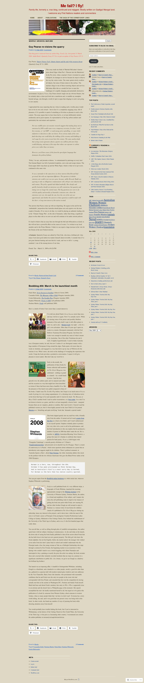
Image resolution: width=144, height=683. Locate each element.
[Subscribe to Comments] (90, 256)
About (40, 18)
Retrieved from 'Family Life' (47, 275)
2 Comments (80, 275)
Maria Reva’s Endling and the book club (101, 281)
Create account (34, 661)
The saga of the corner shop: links (74, 18)
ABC (90, 200)
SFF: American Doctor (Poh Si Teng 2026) (102, 182)
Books (37, 275)
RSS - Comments (95, 256)
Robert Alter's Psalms (97, 140)
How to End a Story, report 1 (99, 284)
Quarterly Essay (46, 278)
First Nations (99, 212)
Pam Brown (112, 219)
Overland (106, 219)
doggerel (96, 210)
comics (100, 207)
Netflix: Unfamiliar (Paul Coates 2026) (101, 156)
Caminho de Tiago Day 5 (97, 134)
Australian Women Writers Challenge (102, 202)
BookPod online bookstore (55, 478)
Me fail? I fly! (72, 5)
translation (109, 226)
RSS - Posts (94, 252)
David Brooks (106, 208)
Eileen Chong (106, 210)
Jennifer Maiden (100, 214)
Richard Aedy (66, 325)
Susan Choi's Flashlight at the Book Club (102, 114)
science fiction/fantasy (101, 225)
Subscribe (93, 61)
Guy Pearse (37, 278)
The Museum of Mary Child (49, 295)
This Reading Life (96, 84)
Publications (51, 18)
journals (111, 214)
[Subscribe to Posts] (90, 252)
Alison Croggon (96, 200)
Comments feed (35, 670)
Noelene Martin (49, 647)
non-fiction (106, 216)
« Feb (90, 248)
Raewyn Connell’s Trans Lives (99, 273)
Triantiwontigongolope (36, 445)
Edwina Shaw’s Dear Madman (99, 291)
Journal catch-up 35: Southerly (99, 322)
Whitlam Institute (70, 492)
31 (94, 246)
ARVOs (57, 434)
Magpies (31, 410)
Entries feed (34, 667)
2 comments (47, 50)
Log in (32, 664)
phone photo (92, 222)
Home (32, 18)
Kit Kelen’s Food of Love (98, 265)
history (107, 212)
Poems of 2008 (46, 301)
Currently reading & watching (99, 146)
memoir (99, 217)
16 (91, 242)
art (102, 200)
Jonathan (94, 75)
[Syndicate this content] (90, 145)
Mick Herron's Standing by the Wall (100, 137)
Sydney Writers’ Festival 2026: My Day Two (103, 309)
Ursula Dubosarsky (34, 649)
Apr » (94, 248)
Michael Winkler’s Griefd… (106, 81)
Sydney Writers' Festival (102, 225)
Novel (92, 219)
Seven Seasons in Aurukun (45, 293)
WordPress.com (35, 673)
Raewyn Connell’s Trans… (106, 75)
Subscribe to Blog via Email (101, 46)
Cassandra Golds (39, 647)
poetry (99, 221)
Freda (41, 303)
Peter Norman (54, 453)
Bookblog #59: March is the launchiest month (53, 285)
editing (100, 210)
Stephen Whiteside (68, 647)
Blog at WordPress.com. (70, 679)
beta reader (71, 399)
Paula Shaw (58, 647)
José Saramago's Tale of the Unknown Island (103, 117)
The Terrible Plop (47, 298)
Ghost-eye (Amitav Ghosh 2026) (100, 169)
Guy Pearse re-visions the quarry (46, 46)
